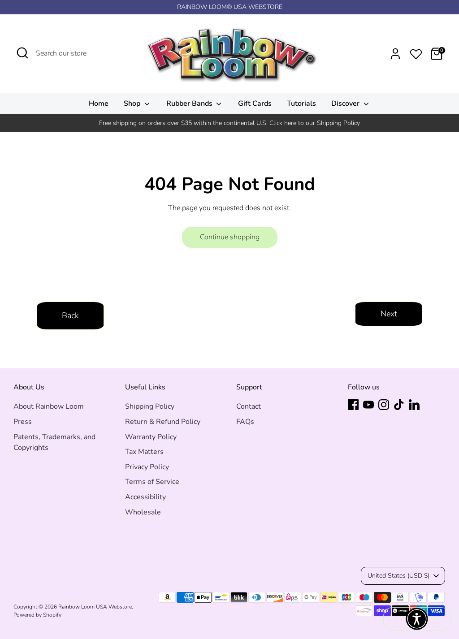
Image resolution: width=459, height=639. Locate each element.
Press (22, 422)
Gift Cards (255, 103)
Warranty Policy (151, 437)
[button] (417, 619)
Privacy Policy (147, 467)
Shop (133, 103)
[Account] (395, 54)
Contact (248, 406)
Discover (346, 103)
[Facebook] (353, 404)
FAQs (245, 422)
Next (389, 313)
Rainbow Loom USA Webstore (95, 606)
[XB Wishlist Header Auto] (416, 52)
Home (98, 103)
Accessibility (145, 497)
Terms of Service (152, 482)
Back (70, 315)
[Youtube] (368, 404)
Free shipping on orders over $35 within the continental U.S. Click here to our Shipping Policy (229, 123)
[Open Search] (22, 53)
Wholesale (143, 512)
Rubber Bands (190, 103)
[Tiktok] (399, 404)
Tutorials (301, 103)
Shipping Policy (149, 406)
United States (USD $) (398, 575)
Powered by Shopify (37, 614)
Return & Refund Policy (162, 422)
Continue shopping (230, 237)
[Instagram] (383, 404)
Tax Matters (144, 452)
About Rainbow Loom (48, 406)
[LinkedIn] (414, 404)
